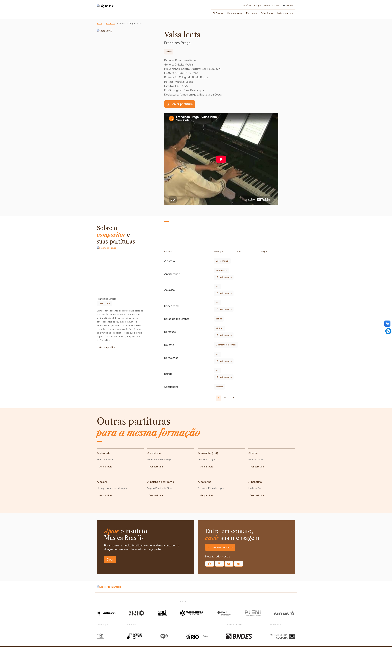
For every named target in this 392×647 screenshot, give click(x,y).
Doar (110, 559)
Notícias (247, 5)
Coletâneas (267, 13)
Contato (276, 5)
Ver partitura (105, 466)
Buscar (219, 13)
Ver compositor (107, 347)
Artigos (257, 5)
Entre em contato (220, 547)
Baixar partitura (182, 104)
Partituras (251, 13)
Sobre (267, 5)
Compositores (234, 13)
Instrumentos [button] (284, 13)
